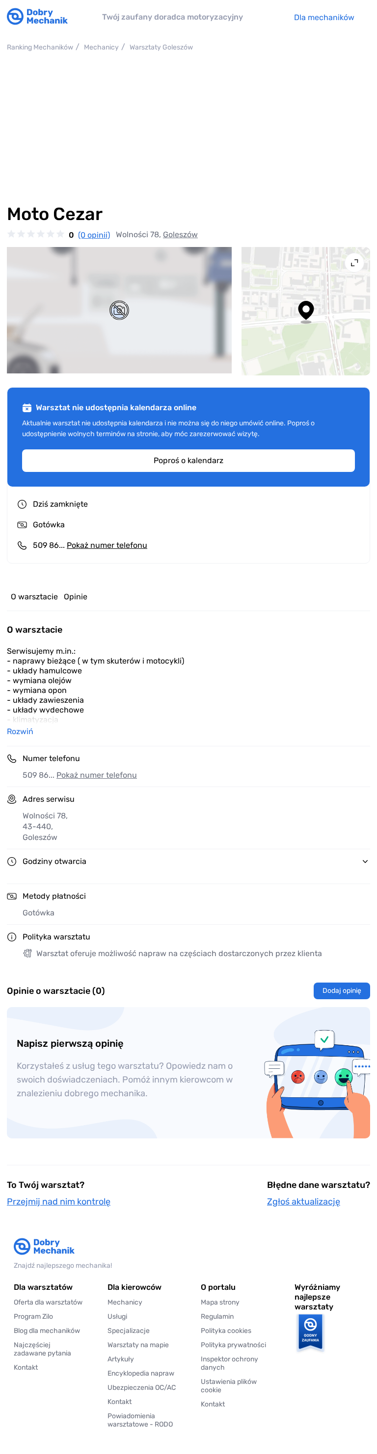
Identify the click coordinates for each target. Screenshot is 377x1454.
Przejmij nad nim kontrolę (58, 1201)
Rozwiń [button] (20, 731)
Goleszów (180, 234)
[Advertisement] (188, 128)
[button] (235, 1386)
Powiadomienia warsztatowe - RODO (140, 1420)
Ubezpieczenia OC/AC (142, 1387)
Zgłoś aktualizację (303, 1201)
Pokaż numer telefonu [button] (96, 775)
